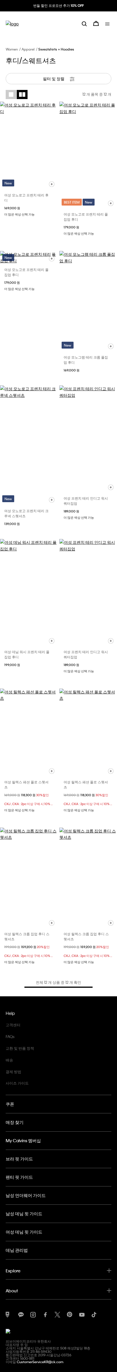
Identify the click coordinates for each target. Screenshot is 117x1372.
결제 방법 (13, 1071)
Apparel (28, 49)
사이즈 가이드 (17, 1083)
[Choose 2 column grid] (22, 94)
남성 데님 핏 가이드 (24, 1213)
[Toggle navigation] (108, 23)
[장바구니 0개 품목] (96, 23)
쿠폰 (10, 1104)
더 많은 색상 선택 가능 (19, 214)
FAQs (10, 1036)
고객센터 (13, 1024)
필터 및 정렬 (54, 78)
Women (12, 49)
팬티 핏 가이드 (19, 1177)
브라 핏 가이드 (19, 1159)
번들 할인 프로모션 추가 (58, 5)
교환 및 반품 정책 (20, 1048)
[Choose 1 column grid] (11, 94)
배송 (9, 1059)
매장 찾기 (15, 1122)
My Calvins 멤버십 (23, 1140)
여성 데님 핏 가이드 (24, 1232)
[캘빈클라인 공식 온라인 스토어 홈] (12, 23)
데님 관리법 (17, 1250)
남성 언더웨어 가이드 (26, 1195)
